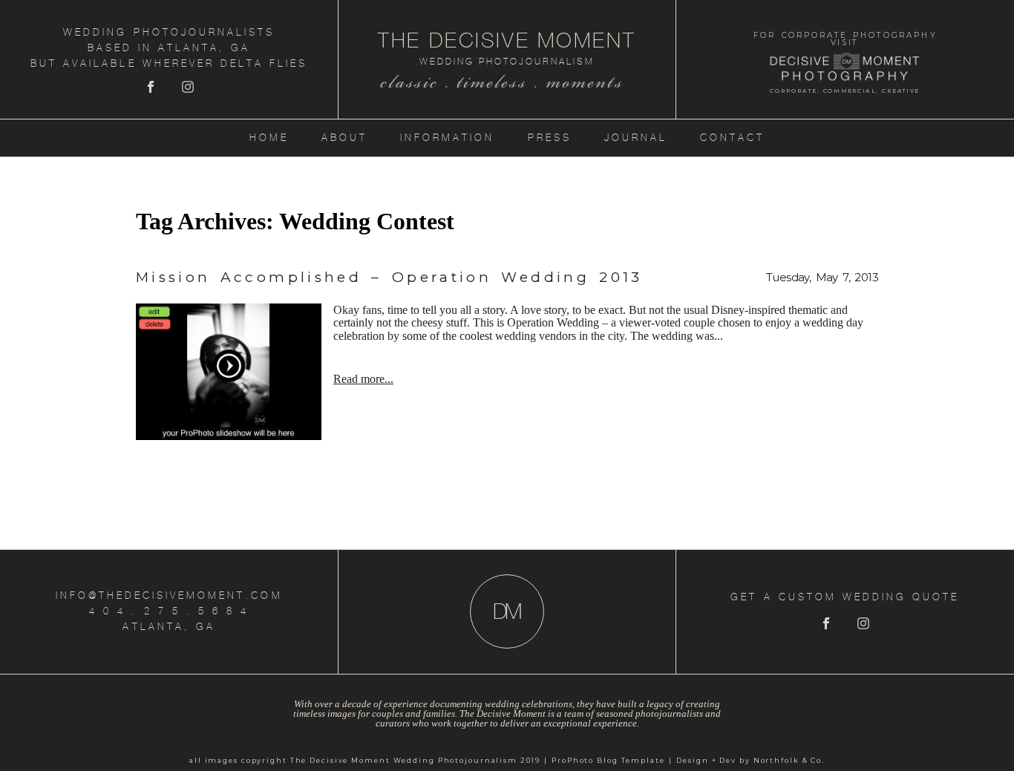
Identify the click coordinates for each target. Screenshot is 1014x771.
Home (269, 137)
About (344, 137)
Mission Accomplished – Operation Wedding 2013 (389, 277)
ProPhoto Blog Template (608, 760)
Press (550, 137)
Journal (635, 137)
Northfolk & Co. (789, 760)
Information (447, 137)
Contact (732, 137)
